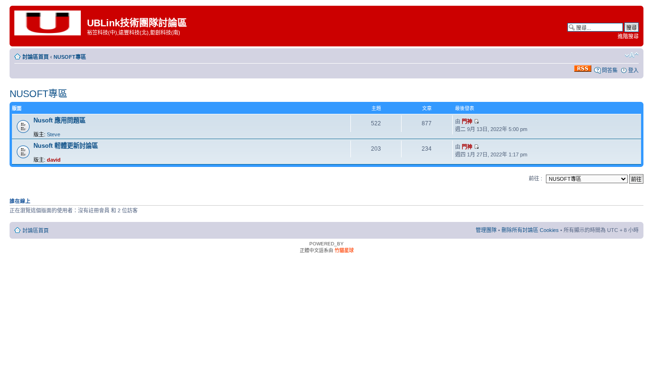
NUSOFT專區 (70, 57)
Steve (53, 134)
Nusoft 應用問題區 (59, 120)
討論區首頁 (35, 57)
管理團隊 (486, 230)
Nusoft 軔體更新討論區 (65, 145)
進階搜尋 (628, 36)
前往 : (535, 178)
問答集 (610, 70)
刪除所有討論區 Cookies (530, 230)
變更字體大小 (632, 55)
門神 (467, 121)
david (54, 160)
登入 (633, 70)
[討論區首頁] (49, 22)
